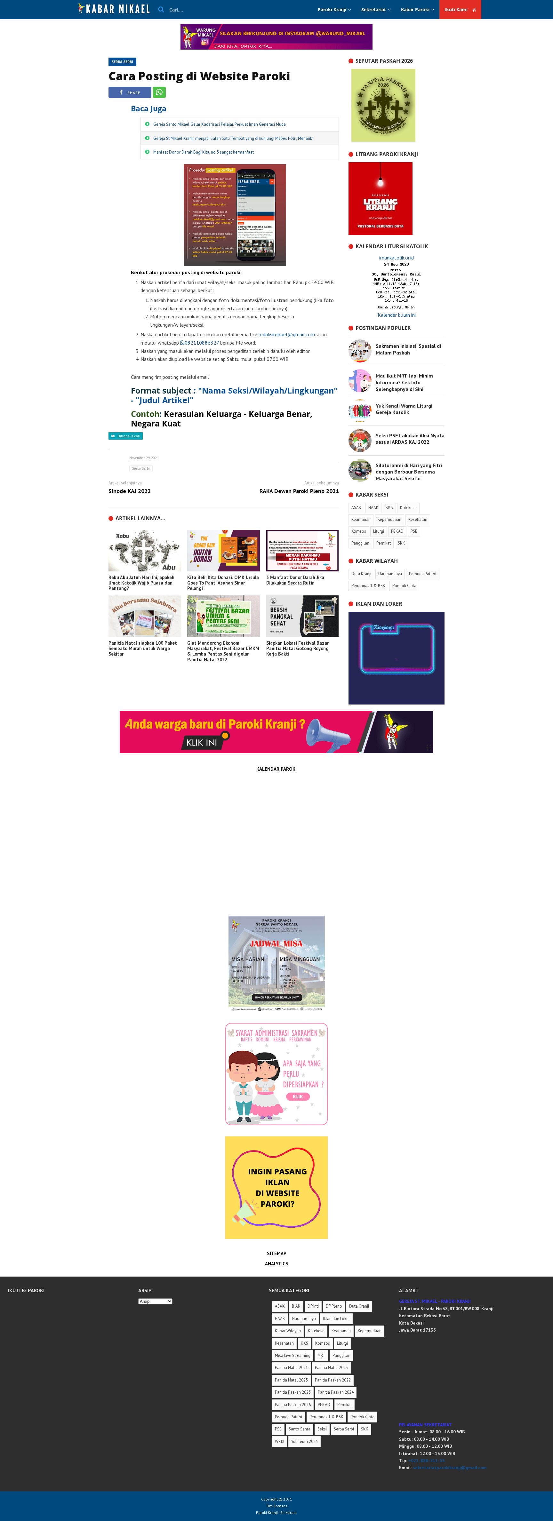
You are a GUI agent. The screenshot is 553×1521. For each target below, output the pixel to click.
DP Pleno (334, 1306)
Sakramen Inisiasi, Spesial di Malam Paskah (408, 349)
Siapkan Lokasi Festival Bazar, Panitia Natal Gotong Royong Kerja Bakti (297, 648)
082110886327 (202, 342)
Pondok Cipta (362, 1417)
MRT (321, 1355)
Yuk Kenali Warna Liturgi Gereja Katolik (404, 409)
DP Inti (313, 1306)
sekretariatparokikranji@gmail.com (450, 1467)
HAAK (280, 1318)
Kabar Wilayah (288, 1331)
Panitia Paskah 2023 (293, 1392)
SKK (364, 1429)
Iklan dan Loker (336, 1318)
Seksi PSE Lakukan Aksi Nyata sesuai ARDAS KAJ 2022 (410, 438)
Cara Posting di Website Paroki (199, 76)
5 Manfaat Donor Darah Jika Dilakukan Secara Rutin (295, 580)
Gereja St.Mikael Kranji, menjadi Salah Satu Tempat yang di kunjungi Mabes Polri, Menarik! (233, 138)
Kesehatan (284, 1343)
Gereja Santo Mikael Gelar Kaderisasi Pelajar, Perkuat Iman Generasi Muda (219, 124)
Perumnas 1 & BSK (326, 1417)
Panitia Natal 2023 (331, 1367)
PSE (278, 1429)
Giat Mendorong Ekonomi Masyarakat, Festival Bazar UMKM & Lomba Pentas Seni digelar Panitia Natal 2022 (223, 651)
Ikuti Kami (457, 9)
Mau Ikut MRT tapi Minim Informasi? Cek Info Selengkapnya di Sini (404, 382)
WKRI (279, 1441)
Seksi (322, 1429)
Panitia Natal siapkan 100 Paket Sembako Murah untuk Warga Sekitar (142, 648)
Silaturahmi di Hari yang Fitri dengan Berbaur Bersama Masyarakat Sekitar (409, 472)
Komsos (322, 1343)
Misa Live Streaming (292, 1355)
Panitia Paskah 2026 (293, 1404)
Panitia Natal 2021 (291, 1367)
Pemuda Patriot (288, 1417)
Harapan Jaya (304, 1318)
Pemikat (344, 1404)
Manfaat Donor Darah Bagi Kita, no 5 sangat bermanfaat (203, 152)
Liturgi (342, 1343)
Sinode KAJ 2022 (129, 491)
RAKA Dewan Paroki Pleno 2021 (299, 491)
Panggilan (341, 1355)
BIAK (296, 1306)
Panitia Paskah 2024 (336, 1392)
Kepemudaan (369, 1331)
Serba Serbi (122, 61)
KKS (304, 1343)
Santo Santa (299, 1429)
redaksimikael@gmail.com (287, 334)
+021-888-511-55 (426, 1460)
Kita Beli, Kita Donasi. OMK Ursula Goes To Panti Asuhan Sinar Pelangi (223, 583)
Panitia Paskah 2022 (333, 1380)
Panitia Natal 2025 (291, 1380)
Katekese (316, 1331)
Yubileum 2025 (304, 1441)
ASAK (280, 1306)
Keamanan (341, 1331)
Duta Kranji (359, 1306)
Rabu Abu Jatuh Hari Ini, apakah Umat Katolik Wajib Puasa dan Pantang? (141, 583)
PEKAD (324, 1404)
